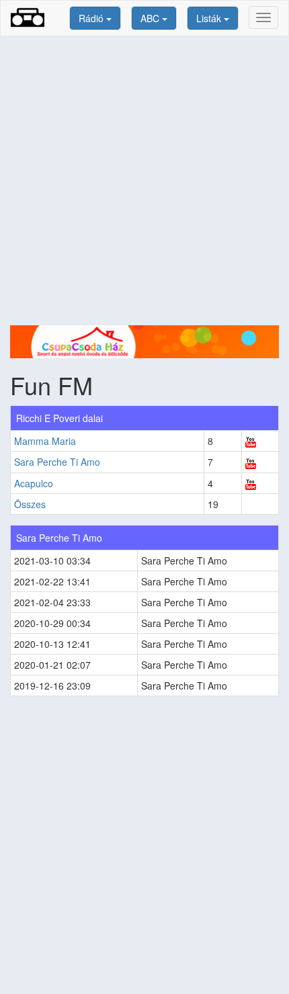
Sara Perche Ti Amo (57, 461)
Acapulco (33, 483)
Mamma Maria (45, 441)
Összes (30, 504)
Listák (210, 18)
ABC (151, 18)
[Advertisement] (144, 180)
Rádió (92, 18)
